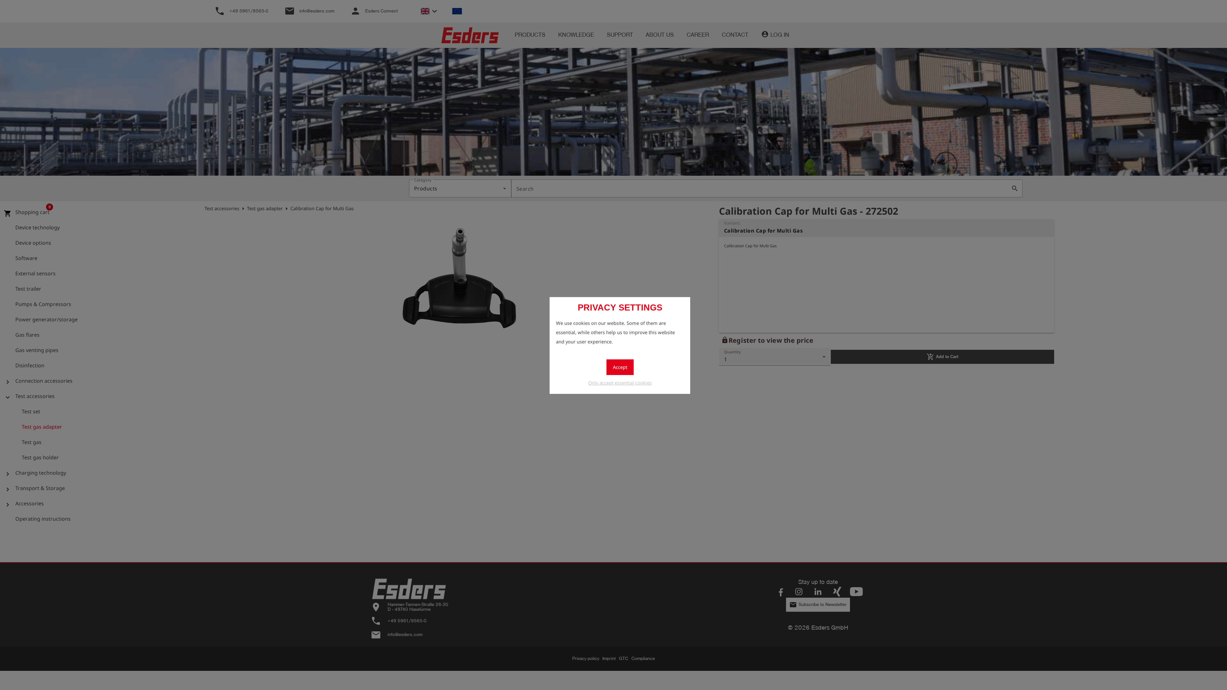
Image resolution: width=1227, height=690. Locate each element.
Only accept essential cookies (620, 382)
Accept (620, 367)
